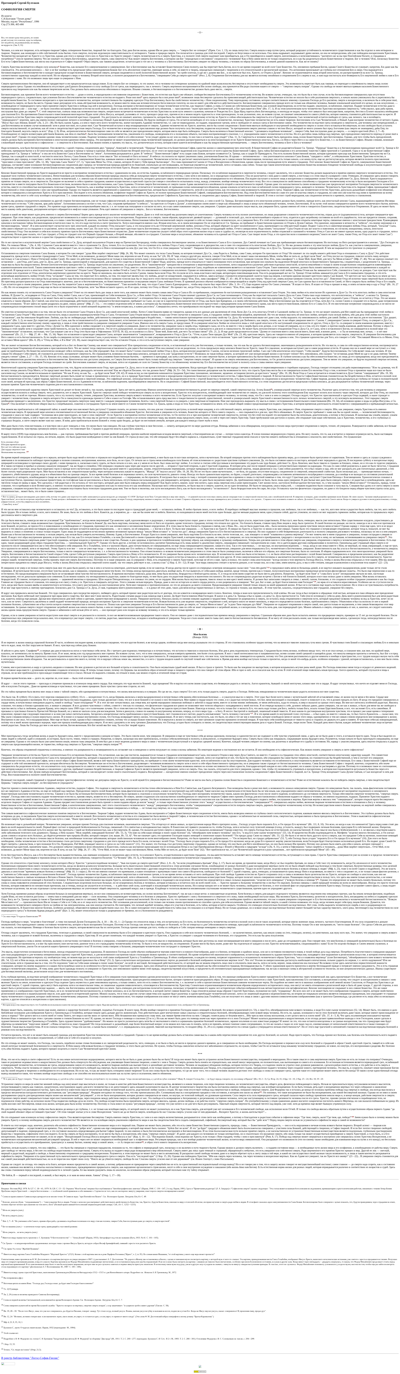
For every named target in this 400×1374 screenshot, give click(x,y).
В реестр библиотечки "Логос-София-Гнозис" (30, 1358)
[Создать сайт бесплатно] (200, 1372)
